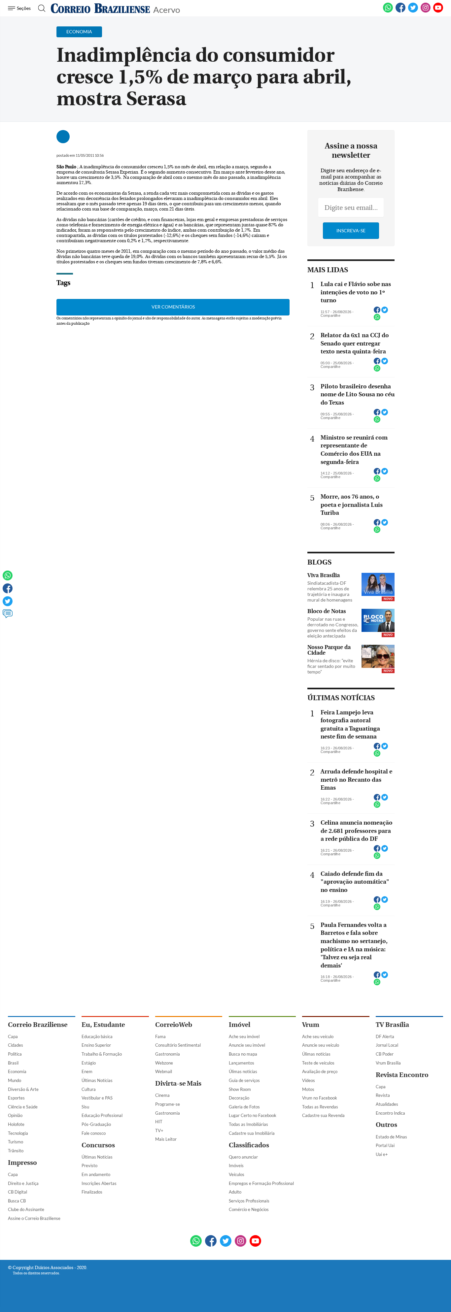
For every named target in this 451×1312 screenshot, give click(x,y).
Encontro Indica (390, 1113)
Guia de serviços (244, 1080)
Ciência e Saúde (23, 1106)
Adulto (235, 1192)
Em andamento (96, 1174)
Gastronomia (167, 1054)
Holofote (16, 1124)
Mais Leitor (166, 1139)
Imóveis (236, 1165)
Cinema (162, 1095)
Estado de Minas (391, 1136)
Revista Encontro (402, 1075)
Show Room (240, 1089)
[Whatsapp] (8, 578)
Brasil (13, 1063)
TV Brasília (392, 1025)
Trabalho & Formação (102, 1054)
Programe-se (167, 1104)
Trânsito (15, 1150)
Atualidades (387, 1104)
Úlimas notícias (243, 1071)
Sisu (85, 1106)
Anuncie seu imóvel (247, 1045)
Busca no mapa (243, 1054)
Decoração (239, 1097)
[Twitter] (8, 604)
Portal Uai (385, 1145)
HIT (158, 1121)
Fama (160, 1036)
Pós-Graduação (96, 1124)
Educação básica (97, 1036)
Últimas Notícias (97, 1080)
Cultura (89, 1089)
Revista (383, 1095)
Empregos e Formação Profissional (261, 1183)
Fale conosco (94, 1133)
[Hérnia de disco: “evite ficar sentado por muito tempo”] (378, 657)
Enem (87, 1071)
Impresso (22, 1162)
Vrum (310, 1025)
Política (15, 1054)
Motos (308, 1089)
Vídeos (308, 1080)
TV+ (159, 1130)
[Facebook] (400, 11)
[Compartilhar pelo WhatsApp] (377, 319)
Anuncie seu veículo (320, 1045)
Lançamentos (241, 1063)
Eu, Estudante (103, 1025)
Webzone (164, 1063)
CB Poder (385, 1054)
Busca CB (17, 1200)
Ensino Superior (96, 1045)
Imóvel (239, 1025)
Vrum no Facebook (319, 1097)
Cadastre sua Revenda (323, 1115)
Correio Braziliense (37, 1025)
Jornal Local (387, 1045)
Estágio (89, 1063)
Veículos (236, 1174)
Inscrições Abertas (99, 1183)
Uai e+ (382, 1154)
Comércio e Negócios (249, 1209)
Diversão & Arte (23, 1089)
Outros (386, 1125)
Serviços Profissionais (249, 1200)
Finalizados (92, 1192)
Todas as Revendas (320, 1106)
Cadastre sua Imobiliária (252, 1133)
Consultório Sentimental (178, 1045)
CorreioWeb (173, 1025)
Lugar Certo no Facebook (252, 1115)
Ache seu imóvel (244, 1036)
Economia (17, 1071)
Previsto (89, 1165)
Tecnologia (18, 1133)
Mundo (14, 1080)
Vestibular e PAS (97, 1097)
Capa (13, 1036)
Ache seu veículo (317, 1036)
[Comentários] (8, 616)
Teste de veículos (318, 1063)
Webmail (163, 1071)
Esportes (16, 1097)
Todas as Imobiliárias (248, 1124)
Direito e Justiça (23, 1183)
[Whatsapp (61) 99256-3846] (388, 11)
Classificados (249, 1145)
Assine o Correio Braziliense (34, 1218)
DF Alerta (385, 1036)
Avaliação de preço (319, 1071)
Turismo (15, 1141)
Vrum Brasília (388, 1063)
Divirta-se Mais (178, 1083)
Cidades (15, 1045)
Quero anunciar (243, 1157)
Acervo (166, 9)
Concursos (98, 1145)
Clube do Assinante (26, 1209)
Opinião (15, 1115)
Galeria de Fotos (244, 1106)
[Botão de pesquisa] (39, 8)
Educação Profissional (102, 1115)
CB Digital (17, 1192)
